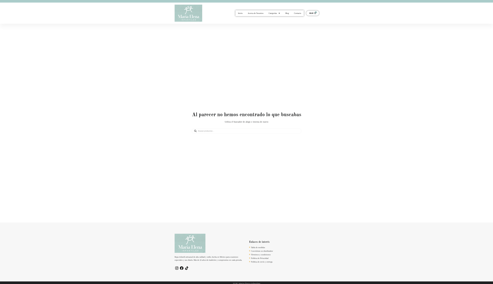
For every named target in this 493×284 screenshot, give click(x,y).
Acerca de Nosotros (255, 13)
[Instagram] (177, 268)
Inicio (240, 13)
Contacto (297, 13)
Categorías (273, 13)
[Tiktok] (186, 268)
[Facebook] (182, 268)
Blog (287, 13)
